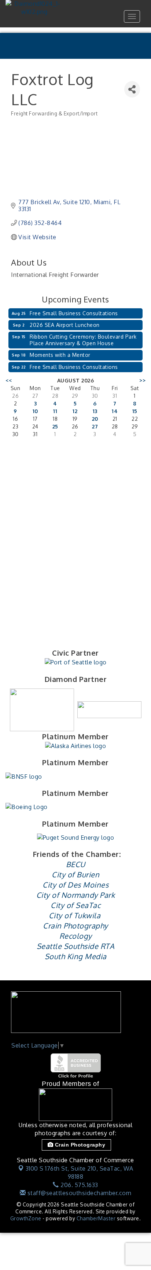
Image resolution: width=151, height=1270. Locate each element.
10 (35, 411)
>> (142, 380)
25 (55, 426)
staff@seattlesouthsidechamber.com (78, 1193)
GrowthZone (25, 1218)
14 (115, 411)
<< (8, 380)
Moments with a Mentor (60, 355)
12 (75, 411)
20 (95, 419)
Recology (75, 936)
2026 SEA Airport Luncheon (65, 325)
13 (95, 411)
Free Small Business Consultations (74, 313)
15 (134, 411)
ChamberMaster (96, 1218)
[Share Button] (132, 89)
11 (55, 411)
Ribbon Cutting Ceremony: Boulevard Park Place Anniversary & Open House (83, 339)
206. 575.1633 (78, 1185)
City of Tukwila (75, 915)
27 (95, 426)
